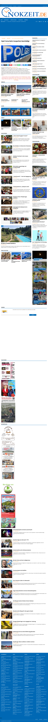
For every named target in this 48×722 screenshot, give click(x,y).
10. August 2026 (16, 147)
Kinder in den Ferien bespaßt (40, 672)
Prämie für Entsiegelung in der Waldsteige (16, 129)
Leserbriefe (26, 19)
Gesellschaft (15, 684)
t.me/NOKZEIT (23, 77)
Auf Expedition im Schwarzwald (14, 100)
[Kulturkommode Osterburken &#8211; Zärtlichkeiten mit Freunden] (8, 402)
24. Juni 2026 (3, 706)
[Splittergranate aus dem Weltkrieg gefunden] (8, 89)
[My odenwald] (8, 517)
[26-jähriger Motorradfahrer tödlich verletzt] (24, 89)
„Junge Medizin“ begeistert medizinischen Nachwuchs (40, 678)
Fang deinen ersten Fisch (39, 667)
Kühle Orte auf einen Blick (25, 128)
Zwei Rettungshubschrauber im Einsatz (15, 261)
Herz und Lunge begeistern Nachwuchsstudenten (26, 100)
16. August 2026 (15, 669)
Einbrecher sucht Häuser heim (5, 676)
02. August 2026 (36, 292)
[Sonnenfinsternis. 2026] (6, 123)
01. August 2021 (4, 43)
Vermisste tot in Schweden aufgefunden (5, 673)
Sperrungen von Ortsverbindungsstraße (39, 68)
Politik (26, 654)
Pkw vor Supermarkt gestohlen (5, 667)
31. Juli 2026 (15, 168)
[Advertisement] (24, 29)
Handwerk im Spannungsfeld (29, 658)
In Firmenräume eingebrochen (5, 678)
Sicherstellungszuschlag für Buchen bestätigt (30, 671)
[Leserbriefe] (39, 148)
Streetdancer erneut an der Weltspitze (39, 71)
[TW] (38, 21)
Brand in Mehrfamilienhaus (37, 58)
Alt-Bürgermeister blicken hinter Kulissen (23, 601)
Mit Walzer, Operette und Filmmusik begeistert (41, 711)
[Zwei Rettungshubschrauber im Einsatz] (16, 255)
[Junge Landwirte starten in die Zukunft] (12, 112)
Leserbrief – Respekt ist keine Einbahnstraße (29, 705)
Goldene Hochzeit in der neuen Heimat (20, 156)
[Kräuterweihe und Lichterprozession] (14, 219)
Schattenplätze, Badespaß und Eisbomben (5, 705)
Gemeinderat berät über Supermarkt (30, 656)
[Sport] (6, 625)
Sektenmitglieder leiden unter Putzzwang (29, 709)
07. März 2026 (35, 201)
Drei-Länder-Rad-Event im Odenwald (6, 691)
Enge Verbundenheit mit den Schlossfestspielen (24, 590)
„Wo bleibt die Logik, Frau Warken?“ (38, 178)
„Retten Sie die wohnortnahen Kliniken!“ (38, 221)
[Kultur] (6, 533)
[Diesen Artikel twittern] (5, 65)
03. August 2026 (4, 244)
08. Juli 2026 (3, 698)
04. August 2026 (36, 281)
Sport (14, 654)
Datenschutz (45, 719)
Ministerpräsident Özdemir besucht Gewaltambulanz (30, 661)
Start (2, 19)
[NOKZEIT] (24, 17)
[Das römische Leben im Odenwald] (26, 219)
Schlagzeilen (6, 19)
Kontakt (36, 719)
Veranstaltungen (13, 19)
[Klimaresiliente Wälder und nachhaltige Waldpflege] (39, 288)
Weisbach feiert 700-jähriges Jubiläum (20, 197)
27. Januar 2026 (35, 223)
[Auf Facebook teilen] (2, 65)
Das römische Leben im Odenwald (21, 580)
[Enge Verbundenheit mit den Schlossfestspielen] (12, 222)
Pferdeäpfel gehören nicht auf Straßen (5, 261)
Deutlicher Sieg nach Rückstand (17, 670)
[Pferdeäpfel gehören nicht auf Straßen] (6, 255)
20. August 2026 (35, 72)
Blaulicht (9, 43)
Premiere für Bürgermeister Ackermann (28, 683)
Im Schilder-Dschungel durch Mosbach (29, 702)
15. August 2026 (16, 561)
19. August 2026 (4, 674)
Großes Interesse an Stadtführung (6, 707)
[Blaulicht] (6, 635)
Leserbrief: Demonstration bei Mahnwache (38, 199)
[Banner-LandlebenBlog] (8, 527)
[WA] (47, 21)
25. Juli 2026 (15, 702)
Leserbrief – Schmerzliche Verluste (38, 155)
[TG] (45, 21)
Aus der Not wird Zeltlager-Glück (40, 665)
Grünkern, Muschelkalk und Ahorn (6, 694)
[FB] (36, 21)
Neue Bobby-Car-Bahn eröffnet (5, 709)
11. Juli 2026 (3, 695)
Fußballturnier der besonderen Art (18, 681)
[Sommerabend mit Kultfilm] (22, 219)
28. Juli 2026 (15, 177)
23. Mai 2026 (35, 180)
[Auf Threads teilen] (29, 65)
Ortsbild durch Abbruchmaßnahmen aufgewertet (38, 61)
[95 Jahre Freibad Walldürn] (16, 233)
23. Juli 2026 (15, 199)
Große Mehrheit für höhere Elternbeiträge (28, 665)
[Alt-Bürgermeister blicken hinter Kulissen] (16, 222)
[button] (1, 4)
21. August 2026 (4, 101)
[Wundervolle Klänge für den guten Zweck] (20, 222)
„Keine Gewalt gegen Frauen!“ (20, 135)
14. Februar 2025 (27, 715)
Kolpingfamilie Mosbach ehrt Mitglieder (20, 207)
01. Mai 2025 (26, 710)
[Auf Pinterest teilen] (10, 65)
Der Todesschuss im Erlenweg (39, 242)
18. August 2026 (4, 677)
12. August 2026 (35, 157)
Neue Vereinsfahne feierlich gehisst (18, 668)
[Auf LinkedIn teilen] (8, 65)
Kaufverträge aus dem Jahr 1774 (20, 540)
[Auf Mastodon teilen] (21, 65)
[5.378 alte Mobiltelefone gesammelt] (39, 299)
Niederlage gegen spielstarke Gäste (18, 665)
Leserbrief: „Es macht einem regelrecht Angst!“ (28, 712)
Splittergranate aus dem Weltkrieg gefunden (7, 95)
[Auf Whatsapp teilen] (18, 65)
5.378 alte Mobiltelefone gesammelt (38, 301)
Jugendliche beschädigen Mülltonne (38, 66)
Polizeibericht (3, 654)
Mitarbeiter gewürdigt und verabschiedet (19, 167)
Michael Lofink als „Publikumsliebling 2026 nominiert (18, 663)
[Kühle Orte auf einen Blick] (26, 123)
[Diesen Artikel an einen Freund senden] (13, 65)
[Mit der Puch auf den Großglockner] (18, 219)
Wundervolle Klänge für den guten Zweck (23, 611)
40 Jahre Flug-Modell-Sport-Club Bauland (17, 673)
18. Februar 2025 (27, 713)
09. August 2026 (16, 571)
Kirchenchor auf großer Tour (17, 709)
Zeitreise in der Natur (39, 680)
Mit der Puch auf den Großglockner (21, 560)
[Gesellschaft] (6, 139)
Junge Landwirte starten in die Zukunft (40, 675)
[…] (13, 141)
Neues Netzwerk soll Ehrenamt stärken (17, 712)
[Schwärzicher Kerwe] (8, 379)
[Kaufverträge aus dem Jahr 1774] (10, 219)
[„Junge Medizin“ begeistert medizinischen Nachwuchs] (21, 112)
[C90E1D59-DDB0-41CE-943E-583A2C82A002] (8, 522)
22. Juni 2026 (3, 708)
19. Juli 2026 (15, 209)
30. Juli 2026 (3, 690)
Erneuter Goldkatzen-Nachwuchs (6, 689)
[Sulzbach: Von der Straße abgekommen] (26, 255)
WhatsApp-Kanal (14, 67)
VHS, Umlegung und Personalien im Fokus (30, 674)
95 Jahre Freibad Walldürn (8, 243)
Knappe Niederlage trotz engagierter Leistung (38, 41)
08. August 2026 (16, 158)
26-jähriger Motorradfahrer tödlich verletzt (23, 95)
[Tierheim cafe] (8, 444)
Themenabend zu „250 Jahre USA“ (21, 186)
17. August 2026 (16, 551)
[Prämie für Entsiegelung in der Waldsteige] (16, 123)
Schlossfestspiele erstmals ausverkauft (5, 100)
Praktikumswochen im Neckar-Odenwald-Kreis (40, 662)
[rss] (43, 21)
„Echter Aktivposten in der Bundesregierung (28, 679)
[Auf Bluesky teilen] (27, 65)
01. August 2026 (16, 612)
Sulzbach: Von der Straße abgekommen (26, 261)
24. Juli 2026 (3, 692)
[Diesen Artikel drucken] (16, 65)
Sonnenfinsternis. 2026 (5, 128)
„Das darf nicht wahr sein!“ (28, 714)
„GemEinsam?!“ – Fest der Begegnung (22, 176)
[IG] (42, 21)
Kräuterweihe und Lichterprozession (22, 550)
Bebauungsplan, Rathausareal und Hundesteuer (30, 668)
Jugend (37, 654)
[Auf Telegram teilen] (24, 65)
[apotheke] (8, 482)
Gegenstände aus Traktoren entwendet (5, 670)
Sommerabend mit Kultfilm (19, 570)
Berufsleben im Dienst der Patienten (22, 146)
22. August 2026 (4, 96)
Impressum (40, 719)
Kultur (37, 684)
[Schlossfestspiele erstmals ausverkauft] (6, 219)
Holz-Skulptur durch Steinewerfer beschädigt (6, 681)
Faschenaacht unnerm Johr (40, 669)
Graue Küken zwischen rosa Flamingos (5, 697)
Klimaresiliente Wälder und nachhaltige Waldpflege (39, 291)
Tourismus (3, 684)
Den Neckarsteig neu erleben (5, 699)
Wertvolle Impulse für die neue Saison (17, 679)
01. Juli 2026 (3, 700)
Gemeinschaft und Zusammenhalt (18, 676)
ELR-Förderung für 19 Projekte (29, 676)
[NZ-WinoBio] (8, 493)
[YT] (40, 21)
